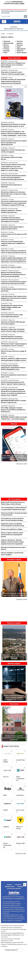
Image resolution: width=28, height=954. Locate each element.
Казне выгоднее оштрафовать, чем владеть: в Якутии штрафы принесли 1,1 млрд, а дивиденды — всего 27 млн (13, 133)
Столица (6, 49)
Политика (7, 41)
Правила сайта (10, 886)
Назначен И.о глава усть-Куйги (11, 267)
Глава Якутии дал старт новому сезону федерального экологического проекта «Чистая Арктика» (14, 298)
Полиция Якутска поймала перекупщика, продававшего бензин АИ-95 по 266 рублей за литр (13, 367)
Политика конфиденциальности (11, 901)
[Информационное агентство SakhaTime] (16, 21)
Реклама (20, 886)
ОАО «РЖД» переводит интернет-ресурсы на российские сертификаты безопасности (13, 409)
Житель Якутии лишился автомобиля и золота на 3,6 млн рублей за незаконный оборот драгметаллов (13, 177)
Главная (9, 884)
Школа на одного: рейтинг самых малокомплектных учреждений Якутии (12, 534)
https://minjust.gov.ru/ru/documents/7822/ (12, 942)
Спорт (5, 52)
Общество (20, 51)
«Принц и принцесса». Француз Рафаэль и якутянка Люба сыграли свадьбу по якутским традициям (12, 542)
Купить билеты (22, 52)
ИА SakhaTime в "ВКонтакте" (15, 29)
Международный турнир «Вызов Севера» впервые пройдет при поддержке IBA (12, 307)
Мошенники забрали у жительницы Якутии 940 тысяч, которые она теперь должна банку (13, 194)
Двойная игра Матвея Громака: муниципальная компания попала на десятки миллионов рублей (13, 274)
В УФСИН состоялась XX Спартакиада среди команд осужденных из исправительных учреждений (13, 81)
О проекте (18, 884)
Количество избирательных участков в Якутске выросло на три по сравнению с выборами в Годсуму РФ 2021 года (14, 203)
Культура (6, 51)
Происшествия (8, 43)
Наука (19, 47)
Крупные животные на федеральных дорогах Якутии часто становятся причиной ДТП (13, 65)
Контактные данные (14, 888)
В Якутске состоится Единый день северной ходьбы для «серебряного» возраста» (13, 243)
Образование (21, 49)
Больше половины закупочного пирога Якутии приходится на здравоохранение (14, 142)
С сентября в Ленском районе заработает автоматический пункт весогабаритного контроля (12, 219)
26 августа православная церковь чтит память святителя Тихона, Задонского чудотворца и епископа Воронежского (13, 260)
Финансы (20, 45)
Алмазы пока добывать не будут (11, 529)
